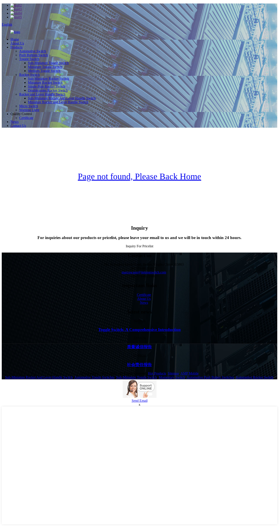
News (14, 122)
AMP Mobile (189, 373)
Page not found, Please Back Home (139, 176)
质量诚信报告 (139, 346)
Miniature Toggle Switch (45, 67)
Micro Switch (28, 106)
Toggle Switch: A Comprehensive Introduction (139, 329)
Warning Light (29, 110)
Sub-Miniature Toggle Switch (48, 63)
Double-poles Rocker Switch (48, 90)
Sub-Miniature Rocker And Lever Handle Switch (62, 98)
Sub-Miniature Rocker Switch (48, 78)
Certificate (26, 118)
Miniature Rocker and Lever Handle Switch (58, 102)
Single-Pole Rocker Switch (46, 86)
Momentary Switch (172, 377)
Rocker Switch (29, 74)
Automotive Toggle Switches (94, 377)
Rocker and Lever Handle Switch (42, 94)
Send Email (140, 400)
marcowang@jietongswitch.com (144, 272)
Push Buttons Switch (33, 55)
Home (14, 39)
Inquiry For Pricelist (139, 246)
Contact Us (18, 125)
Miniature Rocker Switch (45, 82)
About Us (17, 43)
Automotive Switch (32, 51)
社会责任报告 (139, 364)
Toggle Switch (29, 59)
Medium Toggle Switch (44, 71)
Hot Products (157, 373)
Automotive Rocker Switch (254, 377)
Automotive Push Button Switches (210, 377)
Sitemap (173, 373)
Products (16, 47)
